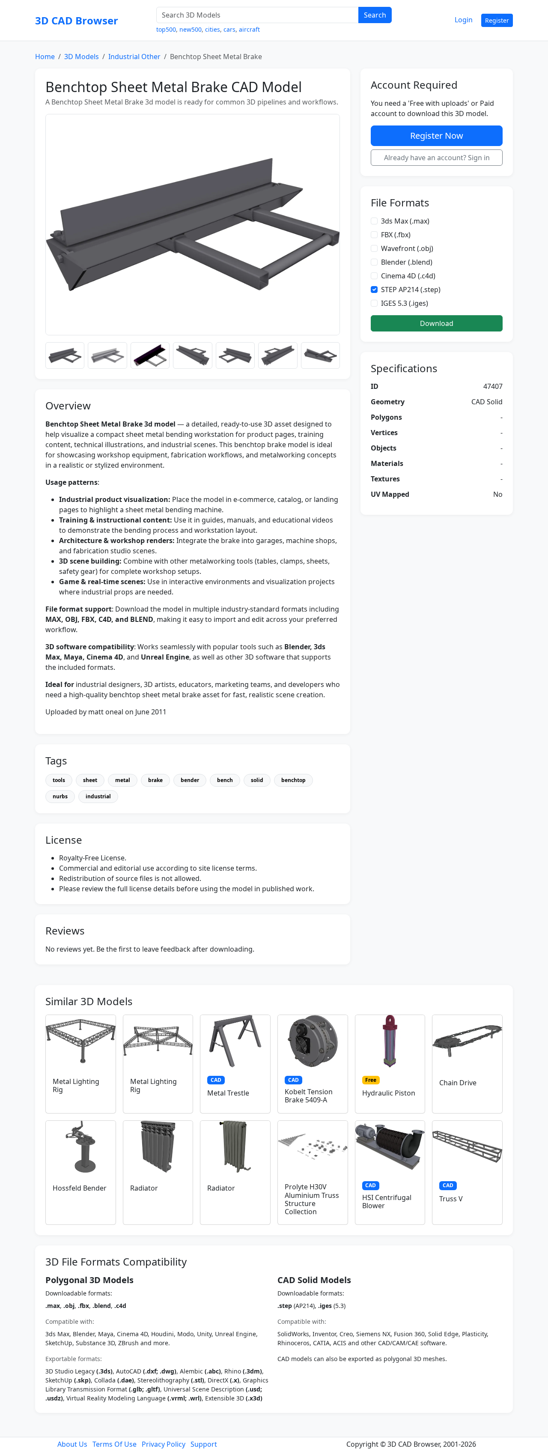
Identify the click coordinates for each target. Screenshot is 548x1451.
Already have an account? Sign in (437, 157)
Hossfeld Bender (80, 1188)
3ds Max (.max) (405, 221)
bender (190, 780)
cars (229, 29)
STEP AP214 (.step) (411, 289)
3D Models (81, 56)
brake (155, 780)
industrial (98, 796)
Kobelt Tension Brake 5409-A (309, 1096)
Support (204, 1444)
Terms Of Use (114, 1444)
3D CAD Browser (76, 20)
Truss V (451, 1198)
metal (122, 780)
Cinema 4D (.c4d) (408, 276)
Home (45, 56)
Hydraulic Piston (388, 1093)
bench (225, 780)
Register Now (436, 135)
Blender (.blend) (406, 262)
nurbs (60, 796)
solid (257, 780)
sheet (90, 780)
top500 (166, 29)
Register (497, 20)
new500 (190, 29)
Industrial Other (134, 56)
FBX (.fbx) (396, 234)
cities (212, 29)
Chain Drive (458, 1082)
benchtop (293, 780)
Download (436, 323)
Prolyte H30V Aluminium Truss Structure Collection (312, 1199)
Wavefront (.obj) (407, 248)
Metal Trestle (228, 1093)
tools (59, 780)
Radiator (144, 1188)
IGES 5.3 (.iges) (404, 303)
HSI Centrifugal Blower (386, 1201)
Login (464, 19)
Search (375, 15)
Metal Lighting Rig (76, 1085)
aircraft (249, 29)
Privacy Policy (163, 1444)
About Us (72, 1444)
